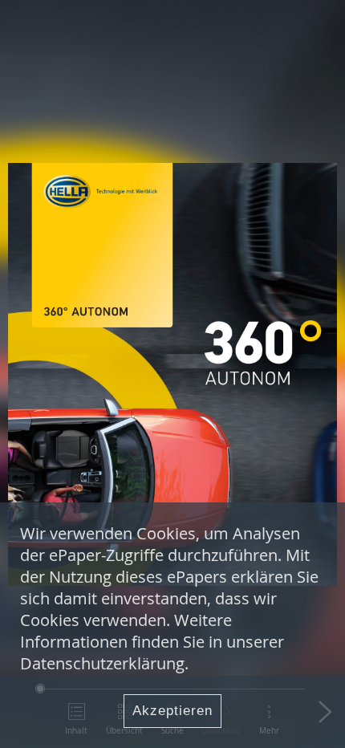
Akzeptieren (172, 710)
